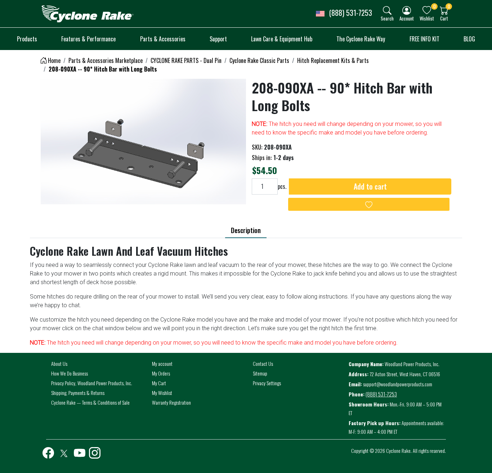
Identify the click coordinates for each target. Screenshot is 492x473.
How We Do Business (69, 373)
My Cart (159, 383)
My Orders (161, 373)
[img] (387, 10)
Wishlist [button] (427, 18)
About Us (59, 363)
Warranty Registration (171, 402)
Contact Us (263, 363)
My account (162, 363)
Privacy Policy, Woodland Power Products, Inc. (91, 383)
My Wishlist (162, 392)
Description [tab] (246, 230)
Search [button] (387, 18)
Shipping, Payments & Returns (77, 392)
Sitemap (260, 373)
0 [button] (434, 6)
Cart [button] (444, 18)
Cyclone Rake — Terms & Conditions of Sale (90, 402)
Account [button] (406, 18)
